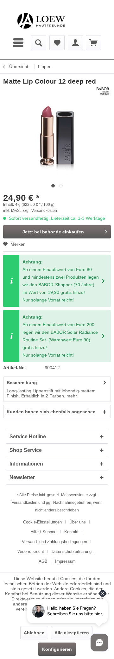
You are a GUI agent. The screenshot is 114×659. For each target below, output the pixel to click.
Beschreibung (22, 382)
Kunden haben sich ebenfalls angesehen (51, 411)
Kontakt (71, 531)
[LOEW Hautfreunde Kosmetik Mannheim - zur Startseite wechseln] (41, 20)
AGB (43, 561)
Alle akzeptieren (71, 632)
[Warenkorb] (93, 42)
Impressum (65, 561)
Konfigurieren (57, 649)
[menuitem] (19, 42)
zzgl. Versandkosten (39, 210)
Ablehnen (34, 632)
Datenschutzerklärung (72, 551)
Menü (19, 42)
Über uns (77, 522)
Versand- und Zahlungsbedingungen (54, 541)
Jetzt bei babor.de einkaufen (53, 231)
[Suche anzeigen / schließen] (38, 42)
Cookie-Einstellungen (42, 522)
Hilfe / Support (43, 531)
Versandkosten (24, 502)
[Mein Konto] (75, 42)
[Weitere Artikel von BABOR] (103, 91)
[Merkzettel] (57, 42)
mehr (71, 395)
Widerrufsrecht (30, 551)
